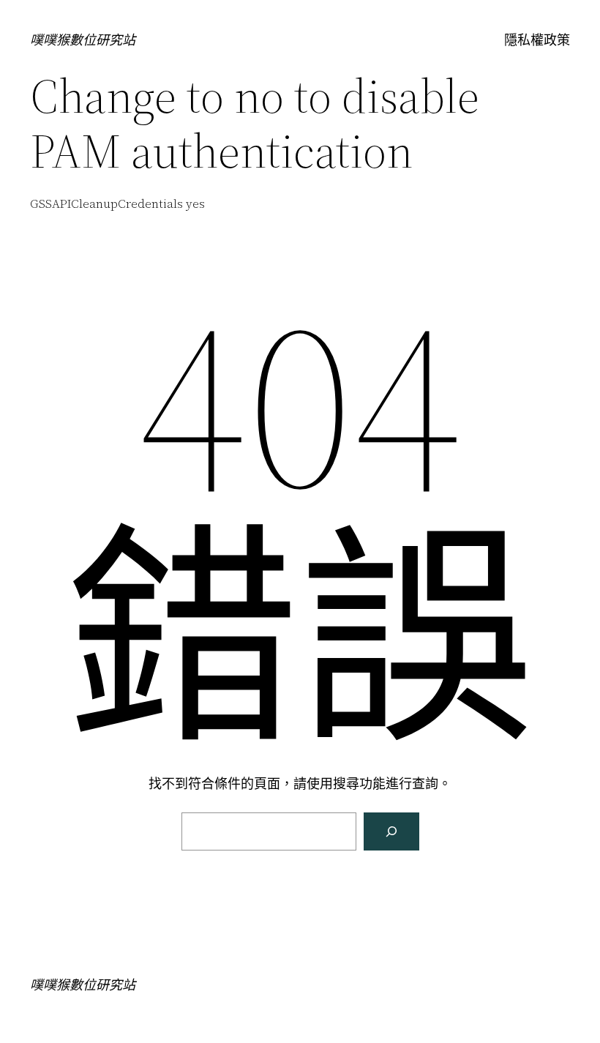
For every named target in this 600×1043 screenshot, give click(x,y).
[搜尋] (391, 831)
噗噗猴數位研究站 (82, 40)
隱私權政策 (537, 40)
